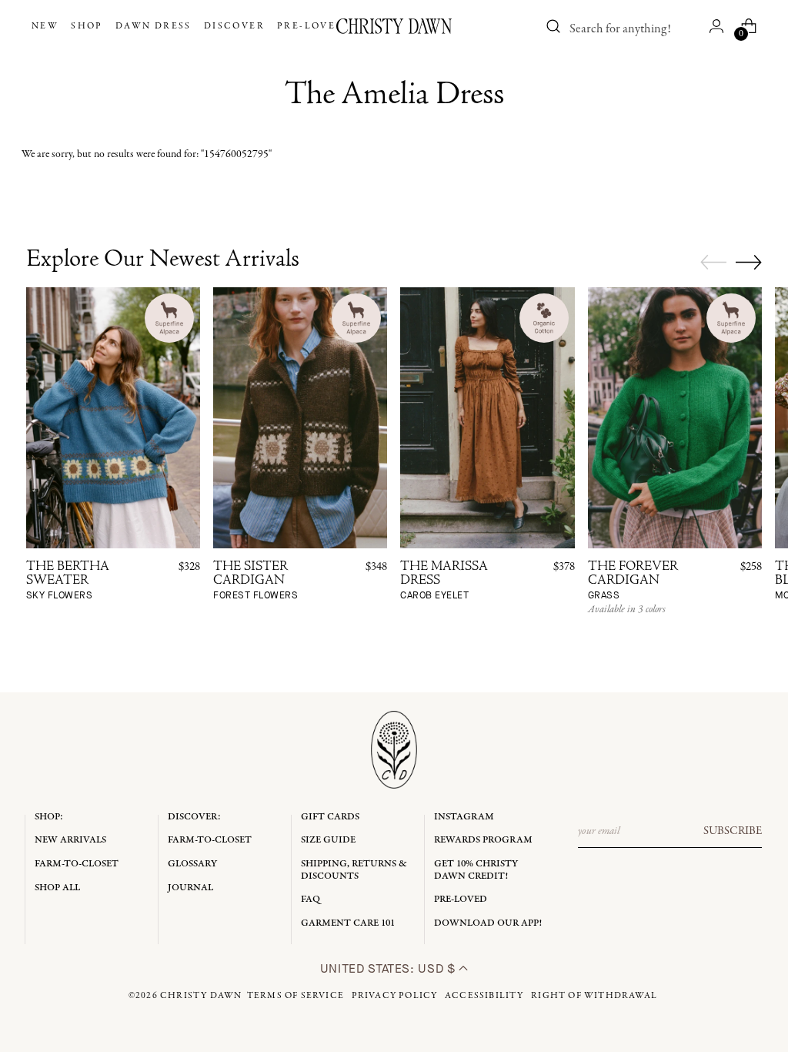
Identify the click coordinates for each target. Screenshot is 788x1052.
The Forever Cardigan (633, 581)
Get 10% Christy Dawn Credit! (476, 870)
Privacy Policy (395, 996)
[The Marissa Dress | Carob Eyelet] (487, 417)
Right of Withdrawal (594, 996)
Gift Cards (330, 816)
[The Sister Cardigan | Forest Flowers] (300, 417)
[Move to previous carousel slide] (713, 263)
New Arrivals (70, 839)
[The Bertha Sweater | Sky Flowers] (113, 417)
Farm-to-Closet (77, 863)
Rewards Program (483, 839)
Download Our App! (488, 923)
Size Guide (328, 839)
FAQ (310, 899)
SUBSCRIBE (732, 831)
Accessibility (484, 996)
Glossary (192, 863)
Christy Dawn (201, 996)
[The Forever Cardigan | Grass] (675, 417)
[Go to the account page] (716, 26)
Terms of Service (295, 996)
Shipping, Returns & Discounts (354, 870)
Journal (190, 887)
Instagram (464, 816)
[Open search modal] (553, 26)
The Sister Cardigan (255, 581)
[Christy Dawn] (394, 26)
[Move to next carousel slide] (749, 262)
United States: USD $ (389, 968)
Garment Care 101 (348, 923)
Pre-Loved (460, 899)
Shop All (57, 887)
